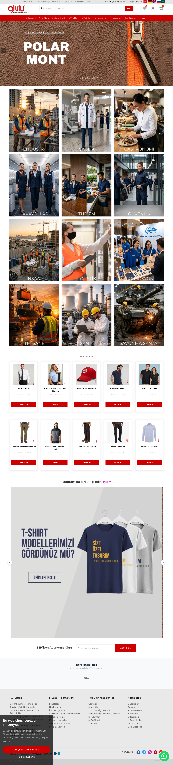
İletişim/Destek (57, 605)
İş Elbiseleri (31, 18)
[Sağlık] (86, 120)
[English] (154, 1)
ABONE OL (125, 526)
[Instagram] (150, 631)
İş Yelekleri (73, 18)
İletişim (144, 18)
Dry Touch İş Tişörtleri (99, 589)
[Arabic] (163, 1)
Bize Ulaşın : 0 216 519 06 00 (116, 2)
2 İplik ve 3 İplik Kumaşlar (23, 585)
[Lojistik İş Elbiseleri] (86, 250)
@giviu (108, 482)
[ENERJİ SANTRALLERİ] (86, 315)
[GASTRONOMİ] (139, 120)
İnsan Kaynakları (57, 589)
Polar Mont (44, 18)
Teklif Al (24, 405)
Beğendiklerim (136, 2)
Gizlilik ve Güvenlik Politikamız (64, 592)
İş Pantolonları (101, 18)
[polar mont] (86, 53)
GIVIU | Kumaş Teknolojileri (23, 582)
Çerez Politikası (57, 595)
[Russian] (159, 1)
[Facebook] (138, 631)
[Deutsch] (150, 1)
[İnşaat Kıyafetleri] (34, 250)
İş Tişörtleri (86, 18)
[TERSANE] (34, 315)
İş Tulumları (94, 595)
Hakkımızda (55, 585)
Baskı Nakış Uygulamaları (23, 607)
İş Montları (93, 585)
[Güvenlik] (139, 185)
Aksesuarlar (116, 18)
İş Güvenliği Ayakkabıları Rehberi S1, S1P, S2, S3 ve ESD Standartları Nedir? (26, 598)
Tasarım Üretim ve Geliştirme (25, 611)
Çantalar (92, 582)
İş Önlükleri (94, 599)
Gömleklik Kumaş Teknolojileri (25, 604)
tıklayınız (7, 741)
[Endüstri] (34, 120)
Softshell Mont (58, 18)
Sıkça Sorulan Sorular (60, 602)
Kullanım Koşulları (58, 599)
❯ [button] (163, 502)
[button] (3, 50)
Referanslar (16, 614)
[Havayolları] (34, 185)
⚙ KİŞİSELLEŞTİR (26, 757)
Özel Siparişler (130, 18)
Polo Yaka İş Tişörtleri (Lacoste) (104, 592)
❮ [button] (10, 502)
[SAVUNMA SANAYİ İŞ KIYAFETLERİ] (139, 315)
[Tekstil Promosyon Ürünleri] (139, 250)
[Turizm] (86, 185)
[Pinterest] (155, 631)
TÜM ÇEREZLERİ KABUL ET (27, 750)
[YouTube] (161, 631)
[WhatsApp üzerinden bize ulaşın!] (164, 756)
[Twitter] (144, 631)
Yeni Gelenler (86, 356)
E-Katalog (54, 582)
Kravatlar (93, 602)
